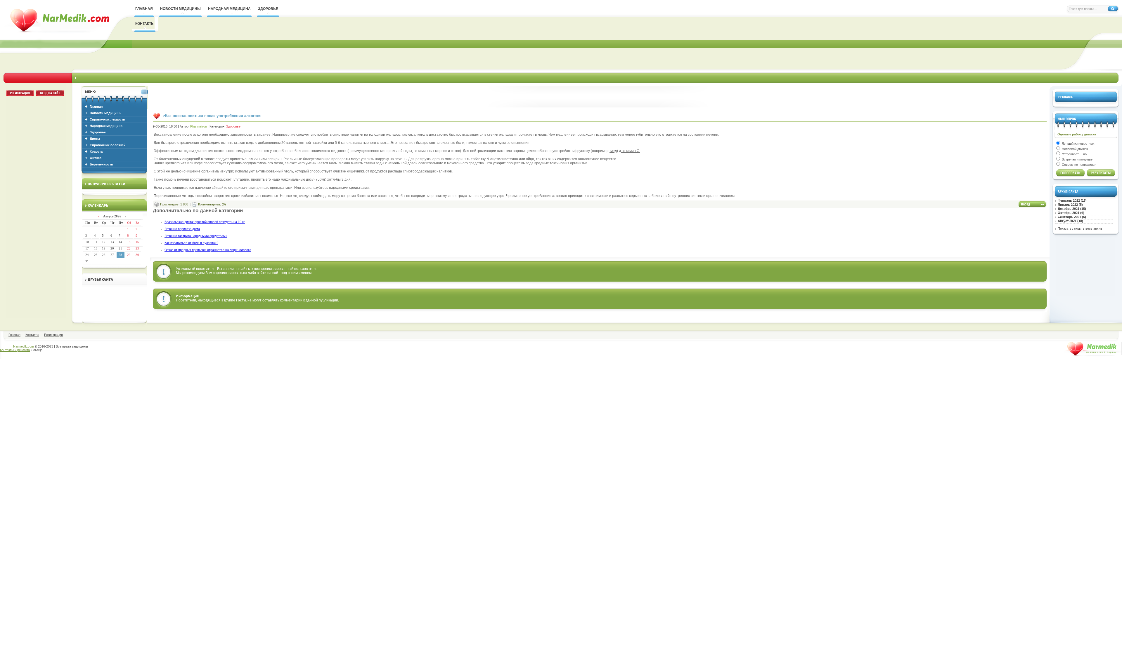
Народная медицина (106, 126)
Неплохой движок (1074, 149)
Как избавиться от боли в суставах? (191, 243)
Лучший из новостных (1078, 143)
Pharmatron (198, 126)
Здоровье (98, 132)
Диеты (95, 138)
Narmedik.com (23, 346)
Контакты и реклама (15, 350)
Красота (96, 151)
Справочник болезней (108, 145)
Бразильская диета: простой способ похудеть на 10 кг (205, 222)
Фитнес (95, 158)
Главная (96, 106)
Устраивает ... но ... (1075, 154)
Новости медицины (105, 113)
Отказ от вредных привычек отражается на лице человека (208, 250)
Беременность (101, 164)
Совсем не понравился (1078, 164)
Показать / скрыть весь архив (1080, 228)
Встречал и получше (1076, 159)
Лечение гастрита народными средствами (196, 236)
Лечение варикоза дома (182, 229)
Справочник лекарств (107, 119)
